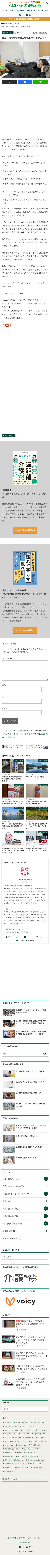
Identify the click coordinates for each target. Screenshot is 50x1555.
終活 (21, 1456)
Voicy (8, 1423)
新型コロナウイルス (31, 1449)
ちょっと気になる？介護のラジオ (17, 932)
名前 (4, 685)
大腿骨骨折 (35, 1445)
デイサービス (28, 1430)
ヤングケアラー (11, 1437)
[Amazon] (30, 940)
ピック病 (42, 1430)
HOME (5, 23)
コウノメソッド (27, 1426)
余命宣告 (22, 1445)
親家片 (8, 1460)
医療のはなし (11, 1216)
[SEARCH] (47, 3)
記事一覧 (22, 1538)
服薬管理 (8, 1452)
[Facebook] (20, 15)
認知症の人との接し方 (36, 1460)
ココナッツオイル (11, 1430)
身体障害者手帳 (22, 1467)
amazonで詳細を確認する (25, 530)
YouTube (19, 1423)
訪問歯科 (19, 1460)
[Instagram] (30, 15)
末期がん (21, 1452)
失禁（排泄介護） (12, 1449)
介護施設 (9, 1445)
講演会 (8, 1467)
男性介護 (34, 1452)
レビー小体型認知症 (38, 1441)
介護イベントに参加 (13, 1186)
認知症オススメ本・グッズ (15, 1464)
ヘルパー (24, 1434)
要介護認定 (33, 1456)
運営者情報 (12, 1538)
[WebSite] (10, 937)
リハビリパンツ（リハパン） (15, 1441)
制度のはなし (10, 1209)
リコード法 (42, 1437)
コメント (7, 658)
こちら (5, 307)
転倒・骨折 (38, 1467)
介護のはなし (12, 1179)
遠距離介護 (10, 1231)
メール (5, 697)
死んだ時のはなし (12, 1224)
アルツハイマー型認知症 (37, 1423)
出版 (6, 1201)
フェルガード (10, 1434)
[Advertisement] (25, 110)
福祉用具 (9, 1456)
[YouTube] (27, 15)
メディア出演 (39, 1434)
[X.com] (23, 15)
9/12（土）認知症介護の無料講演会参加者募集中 (25, 19)
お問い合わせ (25, 1542)
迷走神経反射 (10, 1471)
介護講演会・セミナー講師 (16, 1194)
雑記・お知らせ (14, 23)
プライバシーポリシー (35, 1538)
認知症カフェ (35, 1464)
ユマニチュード (27, 1437)
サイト (5, 708)
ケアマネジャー (11, 1426)
